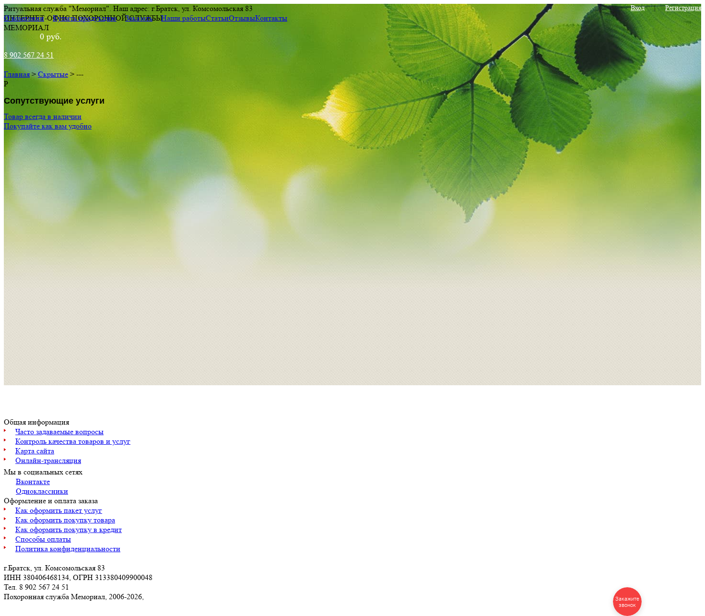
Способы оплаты (43, 539)
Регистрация (683, 8)
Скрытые (53, 74)
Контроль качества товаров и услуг (72, 441)
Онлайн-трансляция (48, 460)
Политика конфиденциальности (67, 548)
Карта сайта (34, 450)
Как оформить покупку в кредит (68, 529)
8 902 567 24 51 (29, 54)
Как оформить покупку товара (65, 519)
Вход (638, 8)
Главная (17, 74)
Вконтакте (33, 481)
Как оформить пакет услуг (58, 510)
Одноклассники (42, 491)
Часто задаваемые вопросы (59, 431)
